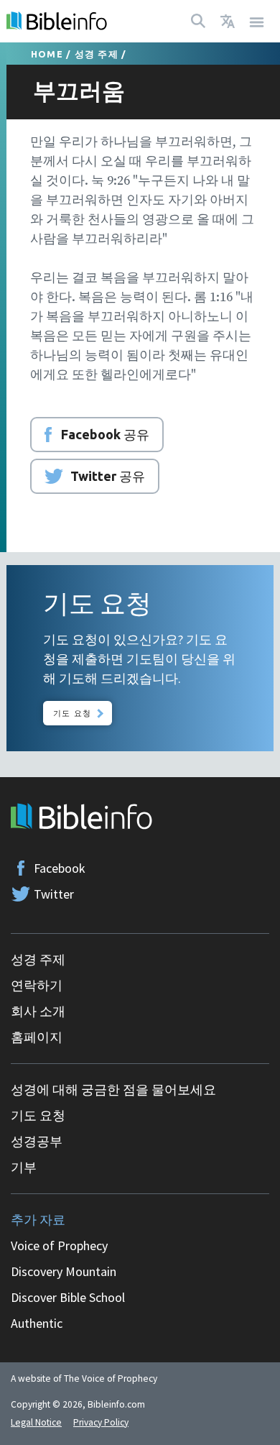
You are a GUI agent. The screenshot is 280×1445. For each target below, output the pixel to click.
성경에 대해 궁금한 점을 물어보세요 (113, 1089)
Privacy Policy (101, 1422)
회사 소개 (38, 1011)
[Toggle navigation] (257, 21)
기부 (24, 1167)
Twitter (54, 894)
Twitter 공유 (107, 476)
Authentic (36, 1323)
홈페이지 (36, 1037)
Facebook (59, 868)
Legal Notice (36, 1422)
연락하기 (36, 985)
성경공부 (36, 1141)
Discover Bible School (68, 1297)
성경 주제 (96, 54)
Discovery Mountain (63, 1271)
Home (47, 54)
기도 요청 (72, 712)
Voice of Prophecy (59, 1245)
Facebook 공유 (105, 434)
